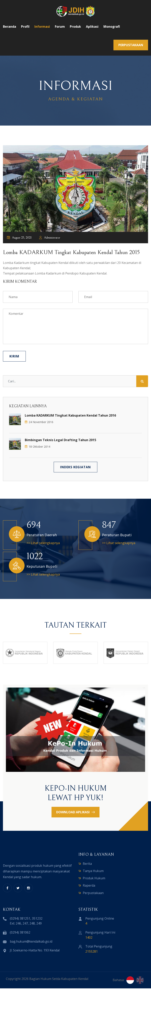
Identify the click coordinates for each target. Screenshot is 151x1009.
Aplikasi (92, 26)
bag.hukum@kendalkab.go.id (31, 941)
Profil (25, 26)
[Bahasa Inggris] (140, 980)
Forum (60, 26)
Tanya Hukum (93, 871)
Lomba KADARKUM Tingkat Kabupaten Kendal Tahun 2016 (70, 415)
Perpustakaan (93, 893)
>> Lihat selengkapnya (43, 543)
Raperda (89, 885)
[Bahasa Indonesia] (130, 980)
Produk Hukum (94, 878)
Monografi (111, 26)
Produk (75, 26)
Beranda (9, 26)
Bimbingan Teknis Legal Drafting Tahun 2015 (60, 440)
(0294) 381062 (20, 932)
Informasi (42, 26)
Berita (87, 863)
